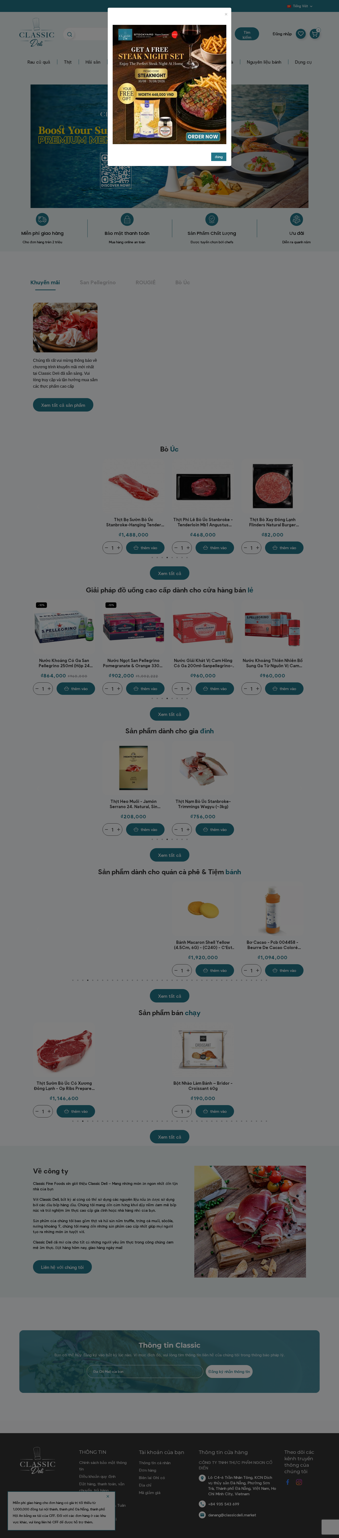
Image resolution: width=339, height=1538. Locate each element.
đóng (219, 157)
